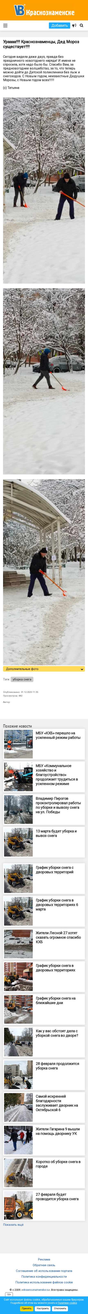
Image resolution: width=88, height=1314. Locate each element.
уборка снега (22, 679)
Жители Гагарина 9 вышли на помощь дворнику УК (58, 1131)
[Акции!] (74, 25)
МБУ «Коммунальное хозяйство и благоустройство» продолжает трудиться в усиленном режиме (57, 775)
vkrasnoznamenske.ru (36, 1289)
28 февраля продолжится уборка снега (57, 1065)
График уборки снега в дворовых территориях (55, 967)
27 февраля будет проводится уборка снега (57, 1196)
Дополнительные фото (22, 669)
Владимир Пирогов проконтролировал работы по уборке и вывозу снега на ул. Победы (58, 805)
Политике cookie (67, 1303)
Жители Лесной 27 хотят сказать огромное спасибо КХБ (58, 937)
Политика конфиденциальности (44, 1276)
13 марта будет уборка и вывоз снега (56, 833)
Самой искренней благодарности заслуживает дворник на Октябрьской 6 (57, 1103)
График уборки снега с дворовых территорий (55, 869)
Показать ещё (13, 1225)
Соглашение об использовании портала (44, 1271)
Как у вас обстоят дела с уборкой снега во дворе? (57, 1033)
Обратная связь (44, 1265)
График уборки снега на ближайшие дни (56, 1000)
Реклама (44, 1259)
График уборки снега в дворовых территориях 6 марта (57, 904)
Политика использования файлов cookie (44, 1282)
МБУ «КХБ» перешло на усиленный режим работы (58, 735)
